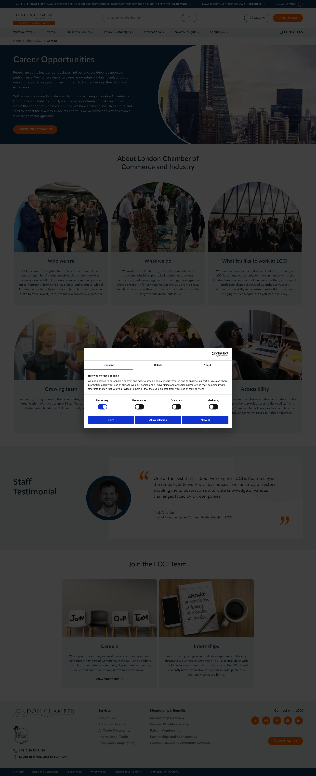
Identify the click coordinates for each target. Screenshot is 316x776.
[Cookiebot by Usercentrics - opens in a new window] (214, 354)
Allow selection (158, 420)
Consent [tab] (109, 364)
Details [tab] (158, 364)
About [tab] (207, 364)
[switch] (139, 406)
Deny (111, 420)
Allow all (205, 420)
